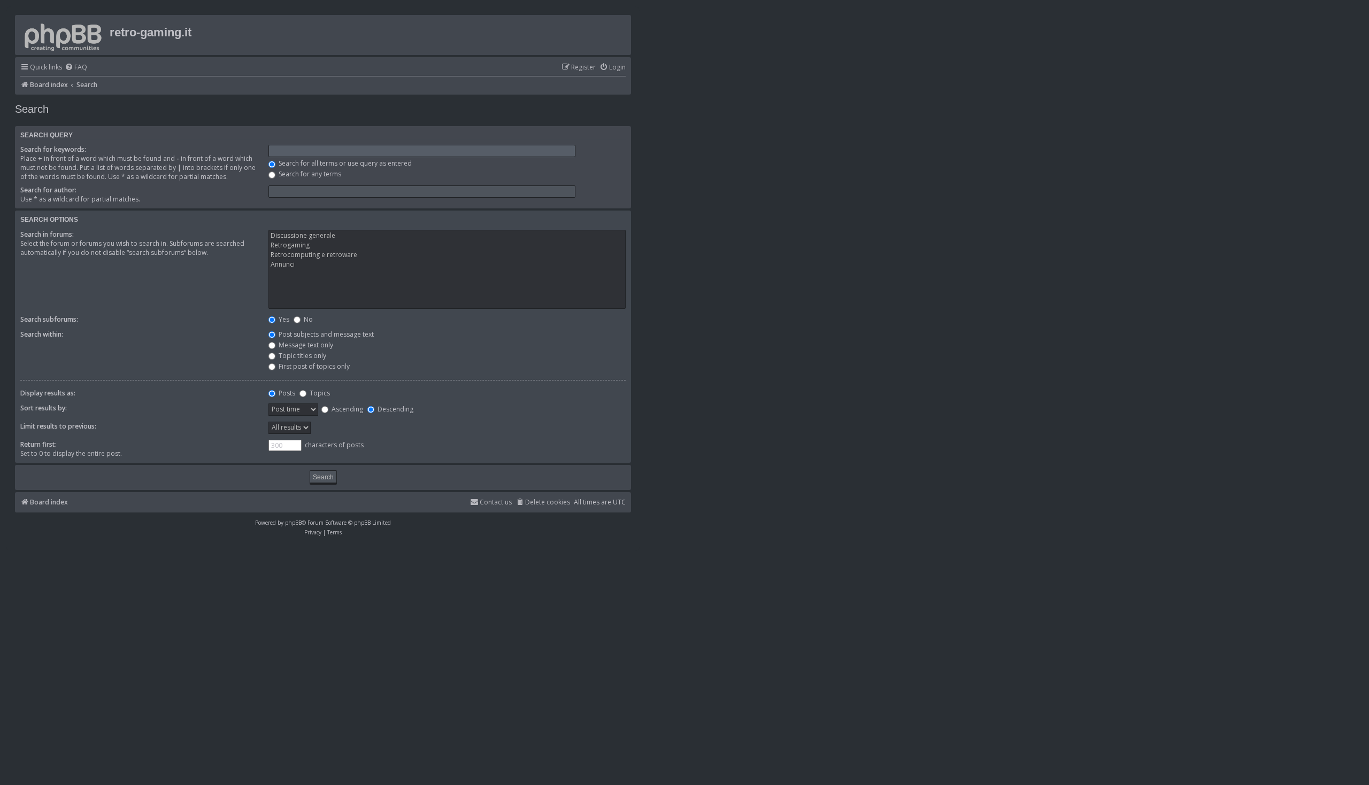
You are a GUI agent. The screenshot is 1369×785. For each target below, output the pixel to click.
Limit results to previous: (58, 426)
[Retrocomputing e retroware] (447, 255)
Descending (394, 409)
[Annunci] (447, 264)
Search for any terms (309, 173)
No (307, 319)
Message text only (305, 344)
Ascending (346, 409)
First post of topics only (313, 366)
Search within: (41, 334)
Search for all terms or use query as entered (344, 163)
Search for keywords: (53, 149)
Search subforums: (49, 319)
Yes (283, 319)
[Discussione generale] (447, 235)
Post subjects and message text (325, 334)
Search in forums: (47, 234)
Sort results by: (43, 408)
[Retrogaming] (447, 245)
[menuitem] (76, 67)
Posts (286, 393)
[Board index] (64, 35)
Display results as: (47, 393)
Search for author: (48, 190)
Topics (319, 393)
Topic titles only (301, 355)
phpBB (293, 522)
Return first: (38, 444)
